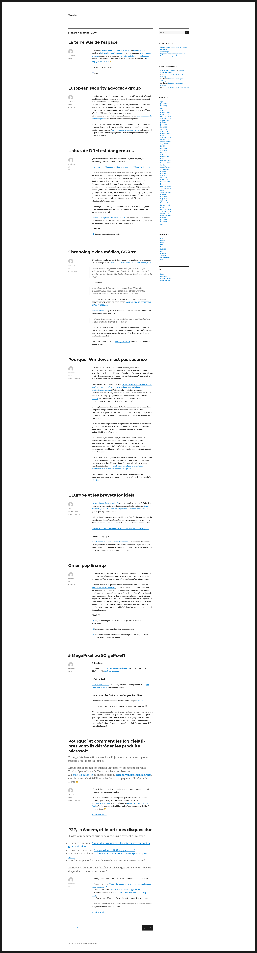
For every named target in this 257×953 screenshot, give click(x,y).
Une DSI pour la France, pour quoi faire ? (173, 47)
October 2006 (164, 165)
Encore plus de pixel (100, 684)
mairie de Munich (83, 774)
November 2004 (165, 211)
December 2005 (165, 186)
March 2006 (164, 180)
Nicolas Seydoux (99, 311)
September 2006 (165, 167)
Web (69, 581)
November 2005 (165, 188)
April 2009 (163, 108)
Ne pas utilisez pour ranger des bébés (172, 54)
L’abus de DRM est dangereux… (101, 150)
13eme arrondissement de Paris (133, 774)
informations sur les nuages (111, 53)
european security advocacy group (126, 130)
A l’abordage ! (164, 52)
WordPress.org (165, 280)
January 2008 (164, 135)
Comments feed (165, 278)
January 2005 (164, 207)
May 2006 (163, 175)
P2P (69, 268)
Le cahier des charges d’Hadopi (170, 56)
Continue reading (99, 815)
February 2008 (165, 133)
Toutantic (75, 15)
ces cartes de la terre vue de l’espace (134, 56)
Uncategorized (73, 511)
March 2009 (164, 110)
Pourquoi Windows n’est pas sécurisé (107, 359)
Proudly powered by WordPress (86, 943)
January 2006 (164, 184)
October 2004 (164, 213)
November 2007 (165, 137)
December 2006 (165, 161)
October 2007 (164, 140)
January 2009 (164, 114)
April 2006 (163, 178)
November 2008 (165, 118)
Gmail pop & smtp (87, 565)
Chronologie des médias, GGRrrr (102, 251)
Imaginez (163, 50)
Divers (70, 58)
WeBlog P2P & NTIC (122, 341)
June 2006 (163, 173)
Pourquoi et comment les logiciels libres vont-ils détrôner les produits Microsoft (106, 746)
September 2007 (165, 142)
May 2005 (163, 199)
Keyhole (139, 701)
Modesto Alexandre (112, 671)
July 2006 (163, 171)
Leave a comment (74, 378)
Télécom (163, 255)
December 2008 (165, 116)
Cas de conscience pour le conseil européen (110, 542)
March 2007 (164, 154)
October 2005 (164, 190)
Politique (163, 253)
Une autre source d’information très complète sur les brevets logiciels (120, 528)
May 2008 (163, 127)
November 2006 (165, 163)
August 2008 (164, 121)
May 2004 (163, 222)
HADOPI (163, 249)
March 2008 (164, 131)
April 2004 (163, 224)
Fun (161, 247)
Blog (69, 167)
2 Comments (72, 170)
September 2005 (165, 192)
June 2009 (163, 104)
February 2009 (165, 112)
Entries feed (164, 276)
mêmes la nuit (139, 50)
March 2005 (164, 203)
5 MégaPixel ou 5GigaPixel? (96, 655)
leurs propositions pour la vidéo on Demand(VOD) (130, 263)
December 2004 (165, 209)
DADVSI (162, 240)
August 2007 (164, 144)
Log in (162, 274)
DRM (161, 245)
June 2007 (163, 148)
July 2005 (163, 194)
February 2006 (165, 182)
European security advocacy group (104, 88)
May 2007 (163, 150)
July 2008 (163, 123)
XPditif (95, 398)
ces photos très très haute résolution (115, 668)
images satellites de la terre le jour (116, 50)
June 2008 (163, 125)
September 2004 (165, 215)
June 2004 (163, 220)
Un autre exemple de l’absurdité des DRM (109, 218)
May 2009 (163, 106)
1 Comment (72, 107)
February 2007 (165, 156)
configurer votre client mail (103, 588)
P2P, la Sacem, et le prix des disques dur (110, 829)
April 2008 (163, 129)
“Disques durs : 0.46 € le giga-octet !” (114, 850)
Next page (150, 930)
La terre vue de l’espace (93, 42)
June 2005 (163, 197)
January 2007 (164, 159)
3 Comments (72, 271)
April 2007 (163, 152)
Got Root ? (96, 480)
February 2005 (165, 205)
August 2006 (164, 169)
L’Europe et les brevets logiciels (101, 495)
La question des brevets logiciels (105, 503)
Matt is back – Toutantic (168, 70)
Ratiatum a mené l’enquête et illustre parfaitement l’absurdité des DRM (121, 167)
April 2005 (163, 201)
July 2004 (163, 218)
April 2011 (163, 102)
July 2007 (163, 146)
